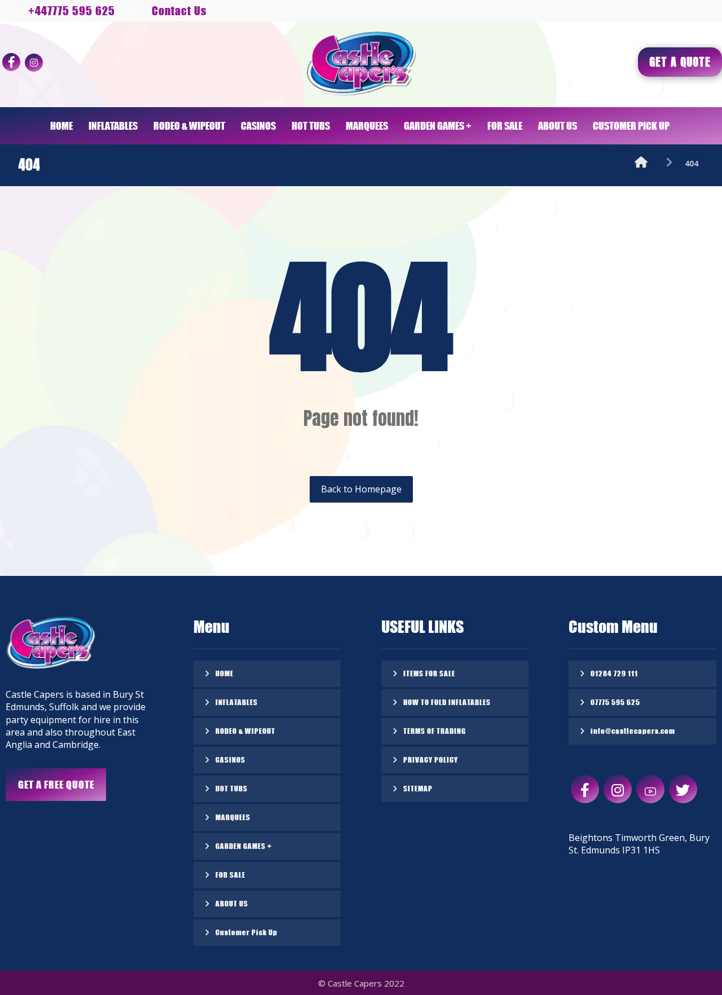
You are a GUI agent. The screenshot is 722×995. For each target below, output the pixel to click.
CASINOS (230, 759)
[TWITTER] (683, 789)
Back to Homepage (361, 489)
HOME (224, 673)
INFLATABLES (236, 702)
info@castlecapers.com (633, 731)
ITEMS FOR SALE (429, 673)
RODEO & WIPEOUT (245, 731)
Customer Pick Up (246, 932)
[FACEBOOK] (11, 62)
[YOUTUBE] (650, 789)
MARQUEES (232, 817)
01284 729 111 (614, 673)
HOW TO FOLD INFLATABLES (447, 702)
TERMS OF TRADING (434, 731)
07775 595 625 (615, 702)
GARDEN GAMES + (243, 846)
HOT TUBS (231, 788)
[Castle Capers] (641, 163)
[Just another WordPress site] (361, 63)
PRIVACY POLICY (430, 759)
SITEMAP (418, 788)
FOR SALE (230, 874)
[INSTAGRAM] (34, 63)
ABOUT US (231, 903)
